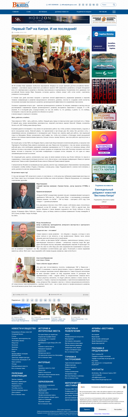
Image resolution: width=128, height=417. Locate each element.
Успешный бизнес (17, 334)
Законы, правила (17, 379)
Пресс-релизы (16, 362)
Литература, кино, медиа (73, 347)
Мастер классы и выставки (74, 343)
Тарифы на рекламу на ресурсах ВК (103, 358)
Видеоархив (96, 337)
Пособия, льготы (17, 388)
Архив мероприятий (98, 343)
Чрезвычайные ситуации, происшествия (20, 354)
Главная (15, 12)
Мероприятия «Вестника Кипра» (75, 384)
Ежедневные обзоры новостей (22, 332)
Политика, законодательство (21, 338)
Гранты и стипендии (44, 399)
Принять (87, 409)
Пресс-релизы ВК (97, 354)
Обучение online (43, 393)
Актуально (43, 12)
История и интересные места (49, 329)
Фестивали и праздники (73, 341)
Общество (15, 343)
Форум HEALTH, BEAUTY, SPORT (75, 393)
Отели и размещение (71, 371)
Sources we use (76, 414)
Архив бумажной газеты (99, 341)
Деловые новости (61, 12)
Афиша (67, 334)
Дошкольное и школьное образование (46, 386)
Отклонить (102, 409)
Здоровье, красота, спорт (46, 368)
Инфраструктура (70, 365)
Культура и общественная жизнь (49, 374)
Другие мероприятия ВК (73, 400)
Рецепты (68, 369)
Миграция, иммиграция (19, 381)
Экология (15, 345)
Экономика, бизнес (18, 341)
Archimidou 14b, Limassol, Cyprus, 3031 (104, 373)
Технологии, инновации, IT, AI (21, 360)
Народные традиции (45, 349)
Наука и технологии (44, 372)
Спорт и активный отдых (73, 350)
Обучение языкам (44, 401)
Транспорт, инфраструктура (20, 357)
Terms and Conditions (53, 414)
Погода (14, 364)
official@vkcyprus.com (69, 5)
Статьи (86, 294)
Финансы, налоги (17, 384)
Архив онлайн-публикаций (100, 339)
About (69, 414)
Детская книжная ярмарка (73, 398)
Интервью (44, 362)
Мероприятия (69, 339)
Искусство (41, 370)
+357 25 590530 (97, 375)
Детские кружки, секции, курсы (48, 397)
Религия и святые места (46, 346)
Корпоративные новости (20, 366)
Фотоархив (95, 334)
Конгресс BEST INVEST (72, 389)
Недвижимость (16, 386)
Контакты (97, 369)
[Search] (114, 4)
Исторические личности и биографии (50, 355)
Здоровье (15, 347)
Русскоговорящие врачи (20, 390)
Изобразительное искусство (74, 337)
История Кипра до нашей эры (48, 334)
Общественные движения (73, 345)
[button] (124, 387)
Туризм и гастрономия (73, 358)
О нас (29, 12)
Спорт (13, 351)
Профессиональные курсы (47, 395)
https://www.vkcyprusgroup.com (102, 379)
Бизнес (40, 366)
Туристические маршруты (73, 363)
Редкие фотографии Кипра (47, 337)
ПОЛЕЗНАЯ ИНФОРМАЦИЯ (19, 374)
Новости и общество (24, 328)
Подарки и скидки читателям (101, 356)
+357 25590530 (53, 5)
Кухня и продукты (71, 367)
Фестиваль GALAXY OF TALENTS (75, 395)
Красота (14, 349)
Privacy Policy (97, 413)
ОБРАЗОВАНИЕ (45, 381)
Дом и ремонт (16, 392)
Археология (42, 351)
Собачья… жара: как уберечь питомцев (58, 320)
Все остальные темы (18, 368)
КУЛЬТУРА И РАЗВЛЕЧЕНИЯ (72, 329)
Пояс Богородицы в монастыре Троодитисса (20, 320)
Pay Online (103, 12)
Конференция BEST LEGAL (73, 391)
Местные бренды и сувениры (74, 376)
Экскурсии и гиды (71, 374)
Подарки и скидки (84, 12)
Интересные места (44, 353)
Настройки (118, 409)
